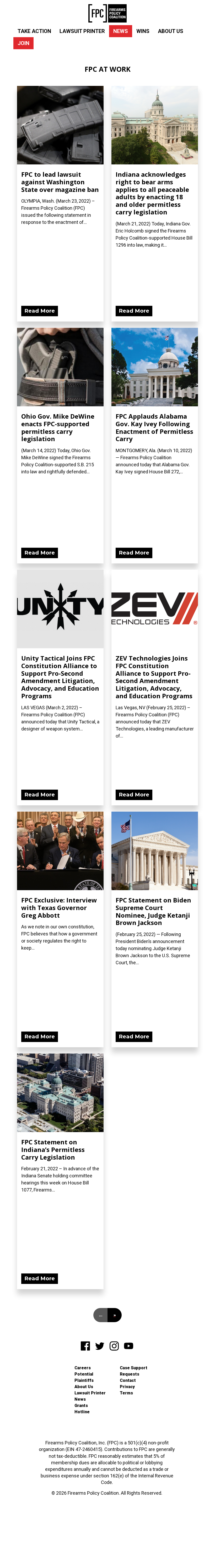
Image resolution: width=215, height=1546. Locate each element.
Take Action (34, 31)
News (120, 31)
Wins (142, 31)
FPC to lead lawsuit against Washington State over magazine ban (60, 182)
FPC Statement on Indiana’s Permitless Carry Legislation (53, 1149)
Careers (82, 1367)
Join (23, 43)
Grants (81, 1405)
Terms (126, 1392)
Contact (128, 1380)
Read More (39, 311)
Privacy (127, 1386)
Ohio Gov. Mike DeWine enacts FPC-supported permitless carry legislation (57, 427)
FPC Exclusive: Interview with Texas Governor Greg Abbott (59, 907)
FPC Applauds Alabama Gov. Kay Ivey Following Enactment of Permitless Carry (154, 427)
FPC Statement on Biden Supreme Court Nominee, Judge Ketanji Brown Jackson (153, 911)
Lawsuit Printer (82, 31)
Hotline (82, 1411)
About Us (170, 31)
